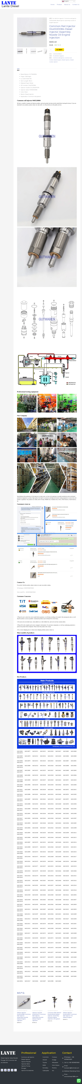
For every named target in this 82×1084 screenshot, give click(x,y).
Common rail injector (58, 57)
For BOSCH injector (58, 18)
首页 (50, 18)
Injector (55, 61)
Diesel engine (57, 59)
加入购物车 (59, 49)
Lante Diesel (10, 6)
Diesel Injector (66, 59)
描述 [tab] (18, 70)
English (66, 1)
